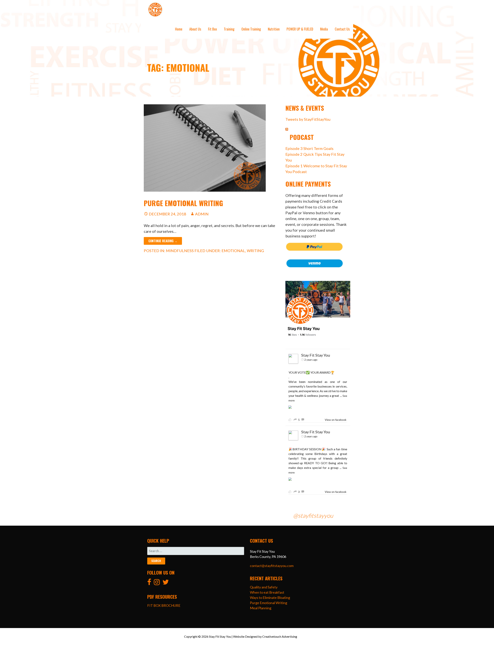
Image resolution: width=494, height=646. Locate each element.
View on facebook (335, 419)
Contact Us (342, 28)
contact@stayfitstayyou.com (272, 566)
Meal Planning (260, 608)
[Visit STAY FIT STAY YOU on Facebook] (149, 583)
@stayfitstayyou (313, 515)
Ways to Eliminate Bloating (270, 597)
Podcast (302, 137)
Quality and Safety (263, 587)
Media (324, 28)
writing (255, 250)
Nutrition (274, 28)
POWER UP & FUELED (300, 28)
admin (202, 214)
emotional (233, 250)
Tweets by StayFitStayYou (307, 119)
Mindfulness (180, 250)
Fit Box (212, 28)
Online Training (251, 28)
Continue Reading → (162, 241)
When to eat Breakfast (267, 592)
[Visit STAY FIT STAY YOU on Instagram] (157, 583)
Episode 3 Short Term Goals (309, 148)
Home (178, 28)
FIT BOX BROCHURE (163, 605)
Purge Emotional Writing (183, 203)
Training (229, 28)
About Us (195, 28)
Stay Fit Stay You (315, 355)
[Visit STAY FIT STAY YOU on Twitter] (165, 583)
